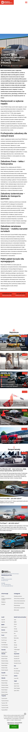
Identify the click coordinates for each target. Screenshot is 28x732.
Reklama (3, 602)
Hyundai (16, 631)
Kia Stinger (16, 673)
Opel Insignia (17, 688)
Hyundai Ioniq (17, 661)
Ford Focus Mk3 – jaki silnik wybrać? (11, 498)
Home (2, 596)
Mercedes (16, 638)
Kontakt (3, 604)
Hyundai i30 (16, 658)
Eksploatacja (17, 605)
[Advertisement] (14, 18)
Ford (15, 626)
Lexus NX (16, 678)
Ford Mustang (4, 647)
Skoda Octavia (4, 663)
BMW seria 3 (4, 627)
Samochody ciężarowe (19, 607)
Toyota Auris (4, 698)
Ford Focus (4, 640)
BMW (15, 622)
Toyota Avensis (4, 700)
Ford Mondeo (4, 644)
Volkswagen (17, 649)
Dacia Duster (4, 632)
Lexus (15, 635)
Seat (15, 642)
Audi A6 (3, 622)
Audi (15, 619)
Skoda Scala (4, 667)
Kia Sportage (17, 670)
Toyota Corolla (4, 707)
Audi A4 (3, 619)
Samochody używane (19, 603)
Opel (15, 640)
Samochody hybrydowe (19, 600)
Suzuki (15, 647)
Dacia (15, 624)
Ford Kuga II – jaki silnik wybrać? (9, 523)
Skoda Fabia (4, 658)
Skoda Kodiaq (4, 661)
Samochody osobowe (19, 598)
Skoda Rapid (4, 665)
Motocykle (16, 610)
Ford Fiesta (4, 637)
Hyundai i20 (16, 656)
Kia (14, 633)
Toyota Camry (4, 705)
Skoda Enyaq (4, 656)
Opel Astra (16, 683)
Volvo (15, 651)
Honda (15, 629)
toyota (21, 65)
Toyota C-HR (4, 703)
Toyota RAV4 (4, 710)
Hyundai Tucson (17, 663)
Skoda (15, 645)
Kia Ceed (16, 668)
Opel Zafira (16, 690)
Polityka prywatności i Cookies (6, 599)
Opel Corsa (16, 686)
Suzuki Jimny (4, 675)
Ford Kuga (3, 642)
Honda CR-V (4, 652)
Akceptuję (14, 726)
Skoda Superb (4, 670)
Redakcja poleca (15, 65)
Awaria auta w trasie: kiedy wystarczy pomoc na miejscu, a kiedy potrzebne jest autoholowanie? (13, 421)
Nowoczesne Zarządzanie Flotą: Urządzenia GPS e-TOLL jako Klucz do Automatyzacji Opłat (12, 403)
